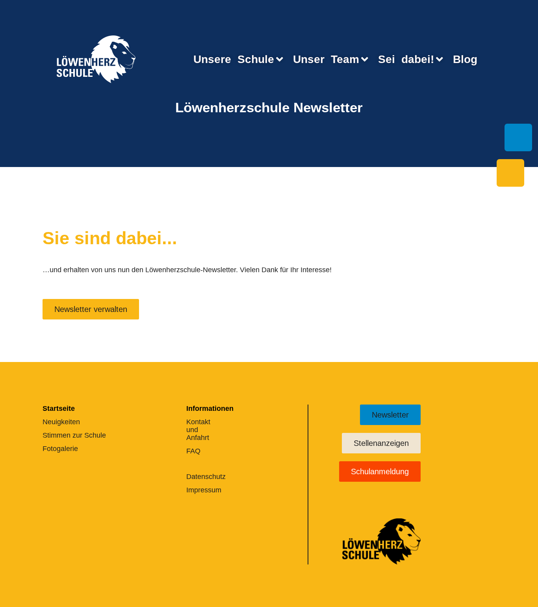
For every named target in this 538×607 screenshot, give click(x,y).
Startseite (59, 408)
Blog (465, 59)
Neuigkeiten (61, 422)
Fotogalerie (60, 449)
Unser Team (326, 59)
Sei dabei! (406, 59)
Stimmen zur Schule (74, 435)
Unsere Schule (233, 59)
